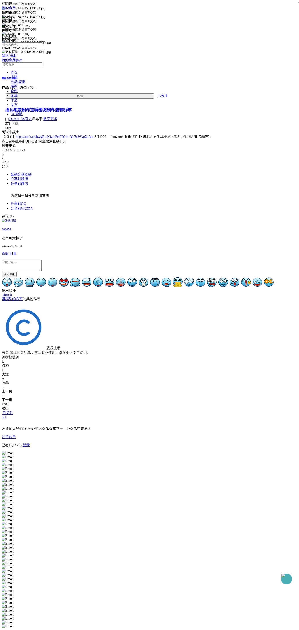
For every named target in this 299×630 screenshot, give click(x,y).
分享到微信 (19, 183)
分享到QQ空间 (22, 208)
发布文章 (32, 109)
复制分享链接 (21, 174)
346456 (6, 229)
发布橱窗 (62, 109)
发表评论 (9, 274)
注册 (13, 55)
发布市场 (18, 109)
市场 (14, 82)
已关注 (8, 413)
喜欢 (6, 254)
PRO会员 (9, 8)
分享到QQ (18, 203)
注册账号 (9, 437)
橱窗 (21, 82)
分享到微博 (19, 179)
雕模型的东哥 (12, 299)
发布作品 (47, 109)
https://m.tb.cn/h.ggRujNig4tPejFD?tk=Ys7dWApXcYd (54, 136)
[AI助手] (286, 579)
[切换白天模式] (4, 51)
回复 (13, 254)
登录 (6, 55)
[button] (14, 77)
